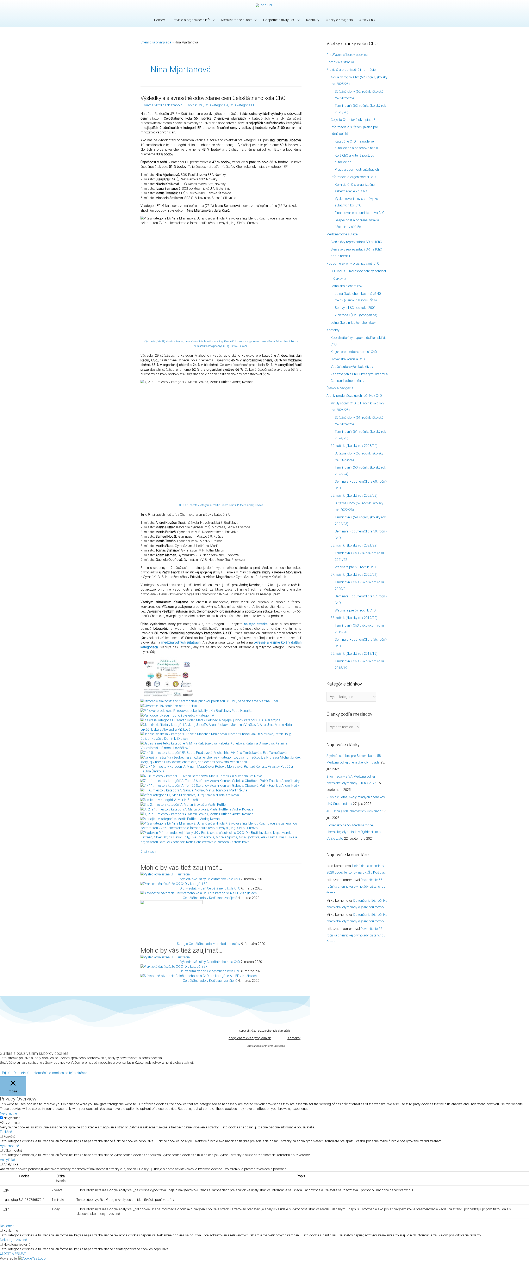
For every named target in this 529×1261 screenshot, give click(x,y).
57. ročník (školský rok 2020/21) (354, 575)
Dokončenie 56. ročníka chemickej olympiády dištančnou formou (355, 886)
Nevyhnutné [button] (8, 1113)
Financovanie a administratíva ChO (360, 213)
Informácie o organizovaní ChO (353, 177)
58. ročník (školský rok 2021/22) (354, 545)
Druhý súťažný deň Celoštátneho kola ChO (210, 888)
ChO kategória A (216, 105)
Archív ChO (367, 20)
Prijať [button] (5, 1073)
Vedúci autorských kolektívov (352, 367)
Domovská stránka (340, 62)
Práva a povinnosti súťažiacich (357, 169)
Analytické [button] (7, 1160)
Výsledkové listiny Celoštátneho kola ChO (210, 879)
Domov (159, 20)
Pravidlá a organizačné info (191, 20)
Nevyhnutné (12, 1118)
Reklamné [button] (7, 1226)
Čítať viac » (148, 851)
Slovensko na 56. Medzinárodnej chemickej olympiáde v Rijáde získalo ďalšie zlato (353, 831)
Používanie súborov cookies (347, 55)
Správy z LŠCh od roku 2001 (355, 308)
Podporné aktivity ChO (279, 20)
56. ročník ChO (193, 105)
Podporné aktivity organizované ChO (352, 263)
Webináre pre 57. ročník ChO (355, 610)
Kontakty (312, 20)
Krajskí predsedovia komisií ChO (354, 352)
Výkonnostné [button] (9, 1146)
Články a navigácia (339, 20)
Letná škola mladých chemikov (353, 323)
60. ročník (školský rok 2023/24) (354, 446)
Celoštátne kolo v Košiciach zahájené (210, 898)
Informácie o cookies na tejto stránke (59, 1073)
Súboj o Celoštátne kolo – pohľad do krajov (208, 944)
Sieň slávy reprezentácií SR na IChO (356, 242)
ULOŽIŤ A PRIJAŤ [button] (13, 1254)
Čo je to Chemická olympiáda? (353, 120)
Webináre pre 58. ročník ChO (355, 567)
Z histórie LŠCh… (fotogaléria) (356, 315)
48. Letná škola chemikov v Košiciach (353, 811)
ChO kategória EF (242, 105)
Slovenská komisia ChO (348, 359)
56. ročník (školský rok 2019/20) (354, 618)
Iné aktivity (338, 278)
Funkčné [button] (6, 1132)
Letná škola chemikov (346, 286)
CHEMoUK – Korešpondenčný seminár (358, 271)
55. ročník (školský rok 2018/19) (354, 654)
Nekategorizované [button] (13, 1240)
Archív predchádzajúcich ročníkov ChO (354, 396)
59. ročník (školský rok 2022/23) (354, 495)
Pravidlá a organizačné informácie (351, 70)
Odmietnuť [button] (20, 1073)
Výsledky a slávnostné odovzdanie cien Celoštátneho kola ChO (213, 98)
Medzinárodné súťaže (237, 20)
